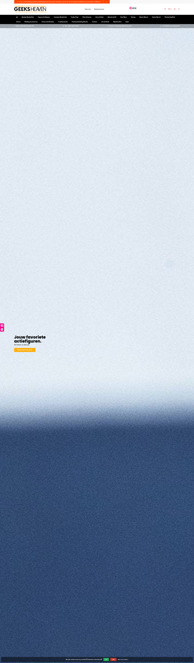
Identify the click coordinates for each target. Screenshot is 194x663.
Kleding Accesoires (31, 22)
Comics (94, 22)
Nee (113, 659)
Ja (106, 659)
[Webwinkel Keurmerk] (132, 8)
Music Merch (143, 17)
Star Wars (123, 17)
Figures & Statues (44, 17)
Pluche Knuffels (170, 17)
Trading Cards (63, 22)
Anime (18, 22)
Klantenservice (99, 9)
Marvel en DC (112, 17)
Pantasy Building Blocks (80, 22)
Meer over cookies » (123, 659)
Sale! (127, 22)
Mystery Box (117, 22)
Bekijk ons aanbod (23, 348)
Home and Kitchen (48, 22)
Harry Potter (99, 17)
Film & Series (86, 17)
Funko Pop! (74, 17)
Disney (133, 17)
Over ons (88, 9)
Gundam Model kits (60, 17)
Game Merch (156, 17)
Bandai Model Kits (28, 17)
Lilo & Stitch (105, 22)
